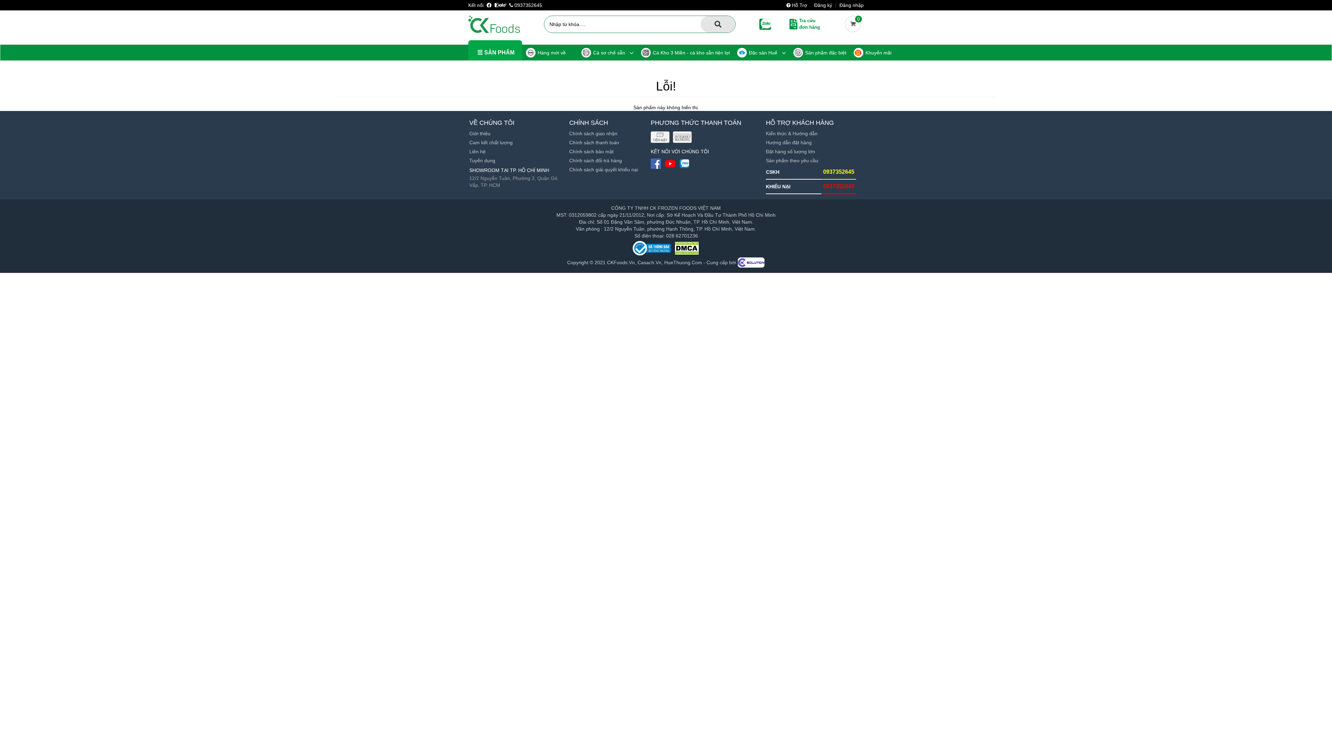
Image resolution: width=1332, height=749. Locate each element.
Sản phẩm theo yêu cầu (792, 160)
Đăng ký (823, 5)
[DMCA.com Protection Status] (686, 248)
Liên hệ (477, 151)
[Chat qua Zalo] (500, 5)
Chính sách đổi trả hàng (595, 160)
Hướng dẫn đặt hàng (789, 142)
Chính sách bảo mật (591, 151)
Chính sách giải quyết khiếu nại (603, 169)
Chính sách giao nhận (593, 133)
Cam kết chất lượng (491, 142)
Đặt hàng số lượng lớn (790, 151)
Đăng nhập (851, 5)
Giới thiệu (479, 133)
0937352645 (527, 5)
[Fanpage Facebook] (490, 5)
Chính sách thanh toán (594, 142)
